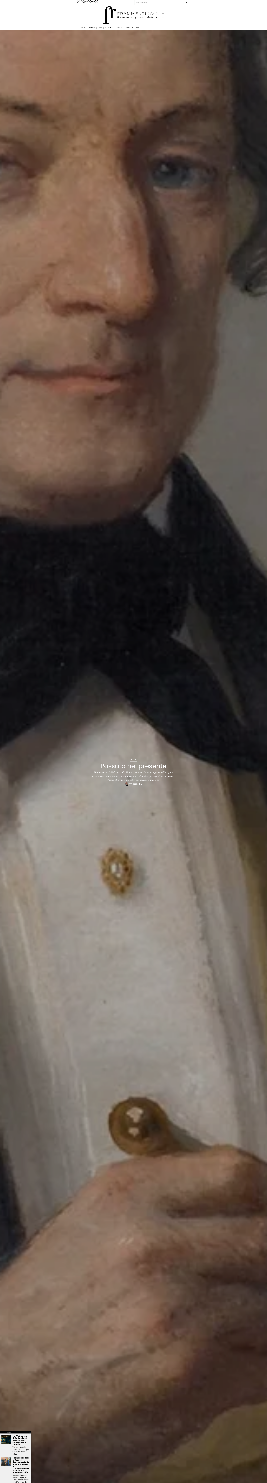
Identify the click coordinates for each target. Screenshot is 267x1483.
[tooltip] (78, 1)
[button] (187, 2)
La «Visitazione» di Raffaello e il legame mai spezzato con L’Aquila (20, 1440)
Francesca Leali (135, 784)
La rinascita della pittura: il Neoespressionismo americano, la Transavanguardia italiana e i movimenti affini (21, 1465)
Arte (133, 759)
